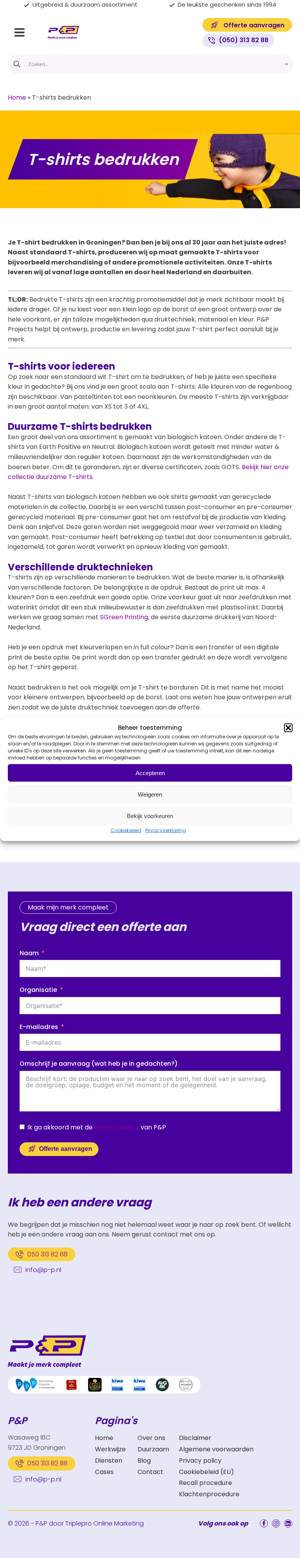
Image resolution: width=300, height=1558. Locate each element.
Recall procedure (205, 1482)
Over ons (151, 1437)
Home (17, 97)
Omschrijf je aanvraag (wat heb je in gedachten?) (99, 1063)
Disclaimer (195, 1437)
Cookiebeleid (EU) (206, 1471)
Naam (29, 953)
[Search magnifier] (16, 64)
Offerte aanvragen (65, 1148)
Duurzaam (153, 1449)
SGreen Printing (124, 617)
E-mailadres (39, 1026)
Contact (150, 1471)
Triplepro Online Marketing (104, 1523)
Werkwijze (110, 1449)
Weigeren (150, 794)
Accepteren (150, 772)
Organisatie (38, 989)
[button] (288, 728)
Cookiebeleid (126, 830)
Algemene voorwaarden (216, 1449)
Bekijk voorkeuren (150, 815)
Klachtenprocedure (209, 1494)
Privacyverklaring (165, 830)
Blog (144, 1460)
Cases (104, 1471)
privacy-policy (116, 1127)
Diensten (108, 1460)
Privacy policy (200, 1460)
